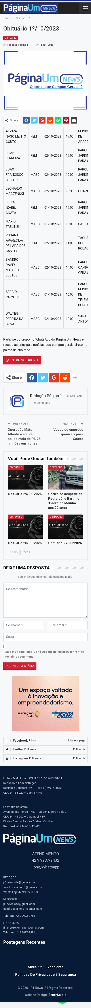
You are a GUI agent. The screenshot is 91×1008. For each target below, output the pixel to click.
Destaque (56, 467)
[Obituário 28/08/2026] (25, 527)
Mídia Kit (35, 967)
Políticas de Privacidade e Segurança (45, 974)
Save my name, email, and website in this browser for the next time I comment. (44, 654)
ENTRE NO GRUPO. (24, 360)
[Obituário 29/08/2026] (25, 477)
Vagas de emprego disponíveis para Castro (68, 434)
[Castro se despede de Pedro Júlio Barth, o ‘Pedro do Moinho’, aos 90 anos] (65, 477)
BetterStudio (57, 995)
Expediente (54, 967)
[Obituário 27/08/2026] (65, 527)
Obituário (11, 38)
